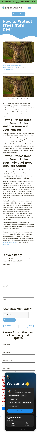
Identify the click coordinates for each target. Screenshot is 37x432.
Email (5, 293)
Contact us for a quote (10, 242)
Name (5, 286)
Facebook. (6, 244)
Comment (7, 264)
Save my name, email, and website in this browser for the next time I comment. (17, 309)
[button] (29, 7)
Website (5, 299)
